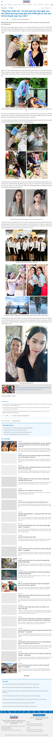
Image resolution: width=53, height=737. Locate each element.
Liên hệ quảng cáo (39, 715)
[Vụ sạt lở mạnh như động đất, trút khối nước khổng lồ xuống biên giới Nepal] (9, 575)
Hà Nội (28, 722)
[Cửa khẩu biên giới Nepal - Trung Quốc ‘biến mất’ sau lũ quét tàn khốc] (9, 516)
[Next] (52, 5)
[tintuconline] (1, 4)
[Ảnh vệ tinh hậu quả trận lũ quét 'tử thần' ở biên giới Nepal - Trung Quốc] (9, 668)
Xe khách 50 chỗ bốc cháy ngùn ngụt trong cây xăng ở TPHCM (19, 702)
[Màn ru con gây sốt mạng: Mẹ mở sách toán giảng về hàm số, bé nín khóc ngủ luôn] (9, 586)
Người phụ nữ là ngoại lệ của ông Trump (30, 490)
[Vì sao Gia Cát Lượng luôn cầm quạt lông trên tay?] (9, 505)
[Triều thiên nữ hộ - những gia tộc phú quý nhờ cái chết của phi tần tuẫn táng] (9, 470)
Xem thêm (26, 675)
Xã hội (5, 4)
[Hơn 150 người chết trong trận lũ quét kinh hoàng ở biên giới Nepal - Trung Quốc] (9, 633)
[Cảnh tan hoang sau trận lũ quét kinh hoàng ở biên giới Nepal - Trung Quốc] (9, 551)
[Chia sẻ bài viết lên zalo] (5, 19)
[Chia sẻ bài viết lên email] (7, 19)
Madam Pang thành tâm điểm (27, 537)
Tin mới (5, 681)
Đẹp (19, 4)
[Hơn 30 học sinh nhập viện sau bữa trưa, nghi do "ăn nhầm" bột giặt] (9, 610)
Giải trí (15, 4)
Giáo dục (47, 4)
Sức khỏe (40, 4)
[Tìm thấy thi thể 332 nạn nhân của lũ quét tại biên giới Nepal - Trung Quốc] (9, 528)
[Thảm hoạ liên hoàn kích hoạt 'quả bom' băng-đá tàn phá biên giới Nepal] (9, 563)
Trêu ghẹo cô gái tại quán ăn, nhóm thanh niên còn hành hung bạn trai (21, 684)
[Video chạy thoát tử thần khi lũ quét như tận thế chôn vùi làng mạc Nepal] (9, 598)
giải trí (19, 432)
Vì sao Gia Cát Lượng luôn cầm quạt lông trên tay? (33, 502)
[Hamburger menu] (2, 1)
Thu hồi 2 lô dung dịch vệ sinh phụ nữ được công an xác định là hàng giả (21, 695)
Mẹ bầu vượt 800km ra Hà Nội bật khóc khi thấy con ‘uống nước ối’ (20, 706)
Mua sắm (29, 4)
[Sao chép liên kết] (10, 19)
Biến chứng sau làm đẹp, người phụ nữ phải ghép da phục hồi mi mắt (21, 687)
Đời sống (10, 4)
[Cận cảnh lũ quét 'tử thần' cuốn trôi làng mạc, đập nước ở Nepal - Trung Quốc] (9, 656)
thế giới (11, 434)
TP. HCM (28, 728)
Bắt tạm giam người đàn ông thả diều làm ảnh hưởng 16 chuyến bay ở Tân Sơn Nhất (24, 699)
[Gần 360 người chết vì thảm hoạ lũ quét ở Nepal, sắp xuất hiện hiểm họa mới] (9, 482)
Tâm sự (24, 4)
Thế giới (35, 4)
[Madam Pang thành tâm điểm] (9, 540)
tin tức (11, 428)
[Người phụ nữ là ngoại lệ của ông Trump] (9, 493)
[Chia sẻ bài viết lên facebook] (2, 19)
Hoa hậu (26, 27)
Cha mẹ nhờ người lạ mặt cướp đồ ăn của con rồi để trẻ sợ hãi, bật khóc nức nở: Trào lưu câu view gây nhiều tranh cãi (34, 445)
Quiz (50, 711)
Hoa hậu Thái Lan (16, 420)
